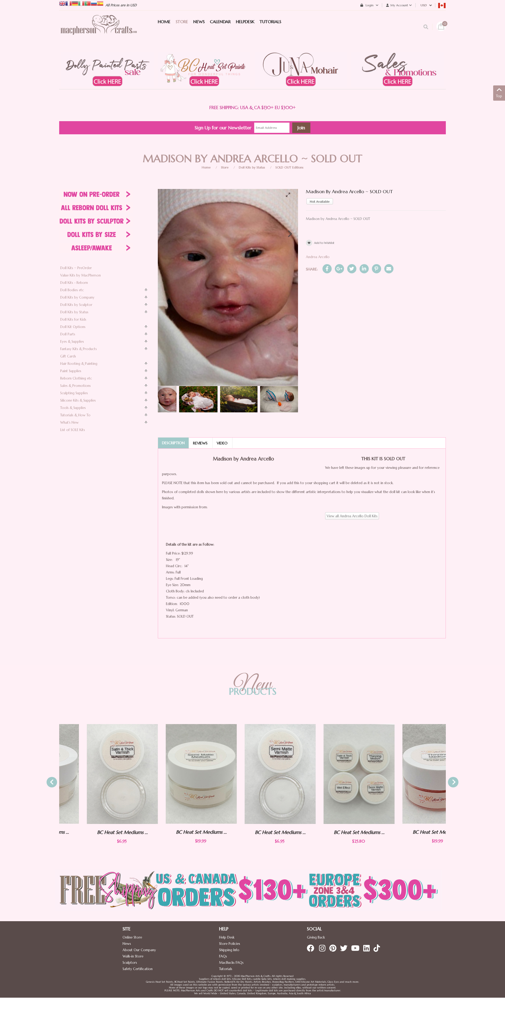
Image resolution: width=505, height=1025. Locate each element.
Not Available (320, 201)
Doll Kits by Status (252, 167)
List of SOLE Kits (72, 430)
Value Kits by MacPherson (80, 275)
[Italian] (81, 3)
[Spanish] (100, 3)
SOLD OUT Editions (289, 167)
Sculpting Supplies (74, 393)
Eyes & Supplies (72, 341)
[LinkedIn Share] (364, 268)
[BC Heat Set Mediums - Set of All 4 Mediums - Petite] (331, 774)
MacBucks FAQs (231, 962)
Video (222, 443)
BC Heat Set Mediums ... (94, 832)
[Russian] (94, 3)
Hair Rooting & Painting (78, 363)
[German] (75, 3)
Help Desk (226, 937)
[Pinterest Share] (376, 268)
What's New (69, 422)
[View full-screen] (290, 195)
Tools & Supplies (73, 408)
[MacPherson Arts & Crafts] (98, 30)
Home (206, 167)
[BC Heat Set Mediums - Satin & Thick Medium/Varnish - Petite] (94, 774)
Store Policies (229, 943)
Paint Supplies (70, 371)
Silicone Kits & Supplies (78, 400)
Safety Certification (138, 969)
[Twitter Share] (351, 268)
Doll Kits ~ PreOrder (76, 268)
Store (225, 167)
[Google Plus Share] (339, 268)
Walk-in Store (133, 956)
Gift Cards (68, 356)
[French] (68, 3)
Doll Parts (67, 334)
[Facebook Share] (327, 268)
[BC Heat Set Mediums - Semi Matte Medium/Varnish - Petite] (252, 774)
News (127, 943)
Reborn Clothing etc (76, 378)
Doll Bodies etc (72, 290)
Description (173, 442)
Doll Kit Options (72, 327)
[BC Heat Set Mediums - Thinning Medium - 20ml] (410, 774)
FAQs (223, 956)
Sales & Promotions (75, 385)
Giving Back (316, 937)
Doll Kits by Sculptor (76, 305)
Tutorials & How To (75, 415)
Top (499, 96)
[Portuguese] (87, 3)
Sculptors (130, 962)
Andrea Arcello (318, 257)
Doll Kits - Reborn (74, 282)
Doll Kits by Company (77, 297)
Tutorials (225, 969)
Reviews (200, 443)
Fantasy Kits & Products (78, 349)
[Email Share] (388, 268)
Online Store (132, 937)
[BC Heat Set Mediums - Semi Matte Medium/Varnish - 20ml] (173, 774)
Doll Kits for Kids (73, 319)
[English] (62, 3)
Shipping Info (229, 950)
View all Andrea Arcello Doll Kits (352, 516)
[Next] (289, 233)
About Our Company (139, 950)
